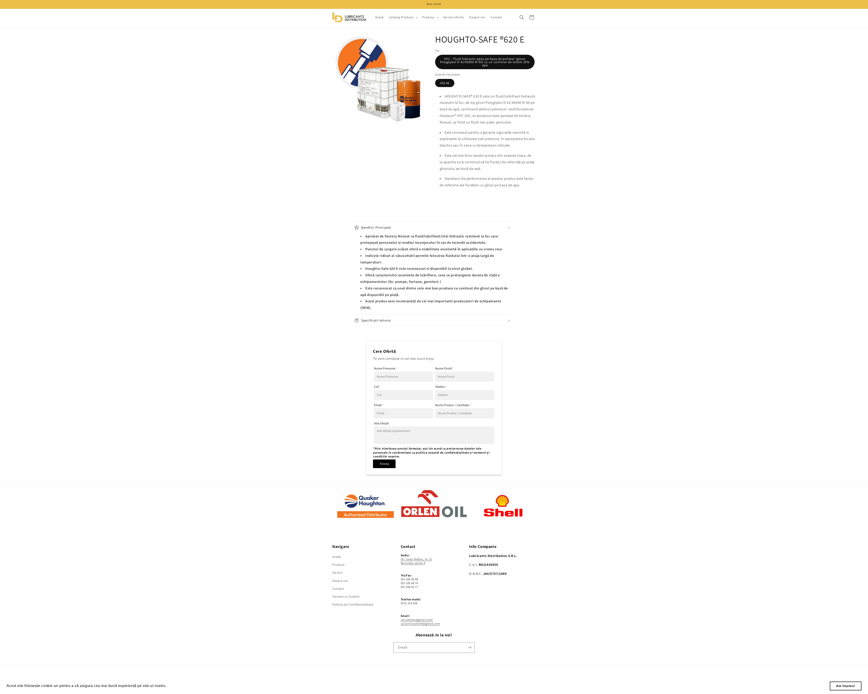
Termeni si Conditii (345, 597)
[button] (403, 17)
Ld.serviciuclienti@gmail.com (420, 623)
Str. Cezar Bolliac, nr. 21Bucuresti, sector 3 (416, 561)
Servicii (337, 573)
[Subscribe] (469, 647)
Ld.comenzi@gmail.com (417, 620)
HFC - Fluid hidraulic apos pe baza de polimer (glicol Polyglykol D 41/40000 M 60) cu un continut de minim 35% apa (485, 62)
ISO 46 (445, 83)
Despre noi (340, 581)
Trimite (384, 464)
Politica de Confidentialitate (352, 604)
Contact (338, 589)
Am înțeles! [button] (845, 686)
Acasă (336, 557)
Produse (338, 565)
